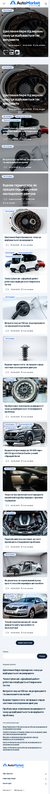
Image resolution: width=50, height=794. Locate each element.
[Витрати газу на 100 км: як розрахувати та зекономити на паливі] (25, 157)
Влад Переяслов (9, 727)
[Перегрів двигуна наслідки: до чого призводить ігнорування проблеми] (25, 523)
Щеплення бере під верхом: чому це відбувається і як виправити (22, 671)
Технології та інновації (11, 14)
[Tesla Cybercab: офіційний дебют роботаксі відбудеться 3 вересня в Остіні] (25, 32)
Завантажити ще (25, 642)
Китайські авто (10, 428)
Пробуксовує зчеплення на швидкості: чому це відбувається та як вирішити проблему (24, 712)
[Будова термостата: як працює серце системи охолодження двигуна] (25, 190)
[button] (4, 4)
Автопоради (7, 67)
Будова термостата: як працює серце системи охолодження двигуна (24, 701)
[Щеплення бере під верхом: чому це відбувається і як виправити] (25, 88)
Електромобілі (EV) (23, 10)
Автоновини (7, 10)
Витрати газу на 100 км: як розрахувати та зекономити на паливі (24, 692)
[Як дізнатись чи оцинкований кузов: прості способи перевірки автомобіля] (25, 564)
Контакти (6, 790)
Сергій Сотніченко (9, 732)
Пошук (5, 651)
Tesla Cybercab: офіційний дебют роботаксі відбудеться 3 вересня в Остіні (22, 682)
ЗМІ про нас (18, 790)
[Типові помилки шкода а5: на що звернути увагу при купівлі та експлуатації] (25, 606)
